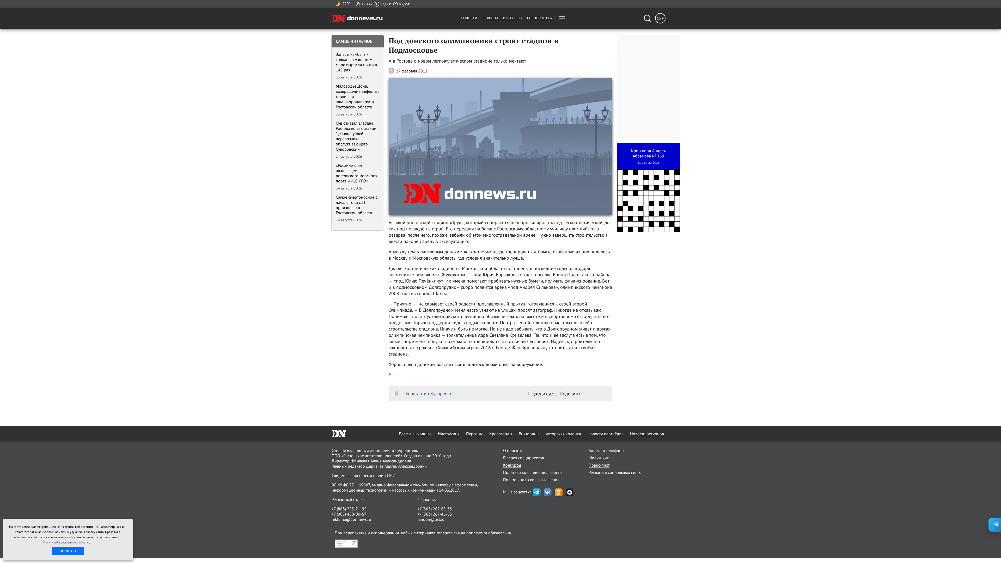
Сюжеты (490, 18)
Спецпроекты (540, 18)
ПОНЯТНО (68, 551)
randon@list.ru (430, 519)
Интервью (512, 18)
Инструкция (449, 433)
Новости (469, 18)
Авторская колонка (563, 433)
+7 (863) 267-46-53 (434, 514)
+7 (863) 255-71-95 (349, 508)
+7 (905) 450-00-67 (349, 514)
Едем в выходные (415, 433)
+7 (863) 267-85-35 (434, 508)
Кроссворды (500, 433)
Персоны (474, 433)
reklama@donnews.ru (351, 519)
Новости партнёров (606, 433)
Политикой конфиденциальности (66, 542)
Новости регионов (647, 433)
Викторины (529, 433)
